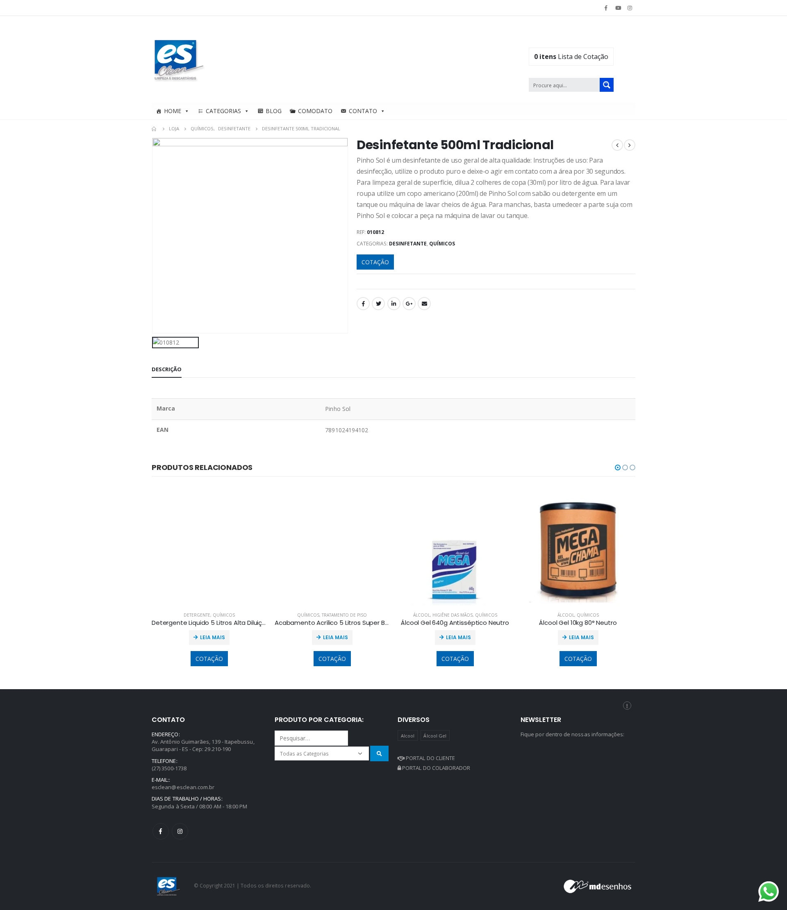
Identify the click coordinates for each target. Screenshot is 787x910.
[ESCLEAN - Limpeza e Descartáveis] (179, 59)
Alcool (407, 736)
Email (424, 303)
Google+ (409, 303)
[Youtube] (618, 7)
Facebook (363, 303)
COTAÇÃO (375, 262)
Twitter (378, 303)
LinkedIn (393, 303)
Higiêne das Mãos (452, 615)
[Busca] (379, 753)
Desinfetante (408, 243)
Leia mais (212, 637)
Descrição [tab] (167, 369)
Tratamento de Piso (344, 615)
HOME (172, 111)
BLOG (274, 111)
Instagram (180, 831)
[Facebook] (605, 7)
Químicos (442, 243)
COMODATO (315, 111)
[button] (617, 467)
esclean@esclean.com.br (183, 787)
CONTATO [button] (363, 111)
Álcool (421, 615)
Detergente (197, 615)
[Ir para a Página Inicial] (154, 129)
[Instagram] (630, 7)
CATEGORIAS (223, 111)
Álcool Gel (434, 736)
